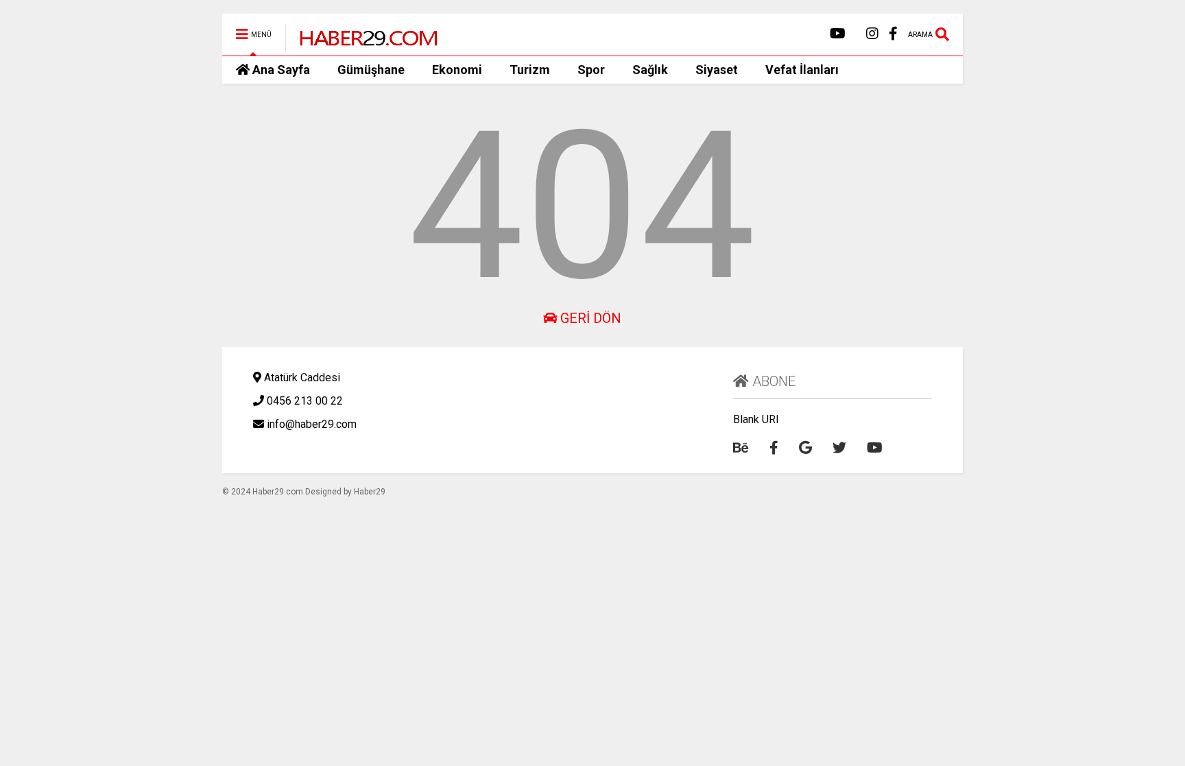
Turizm (530, 69)
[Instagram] (872, 34)
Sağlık (650, 69)
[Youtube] (838, 34)
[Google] (805, 448)
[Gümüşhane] (361, 45)
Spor (591, 69)
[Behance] (741, 448)
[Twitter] (839, 448)
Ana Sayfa (281, 69)
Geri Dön (589, 318)
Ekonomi (457, 69)
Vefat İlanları (802, 69)
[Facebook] (893, 34)
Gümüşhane (371, 69)
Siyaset (716, 69)
